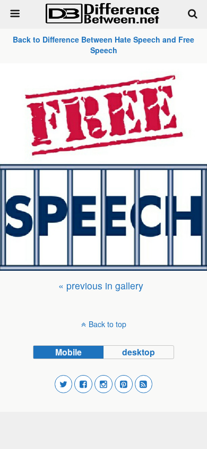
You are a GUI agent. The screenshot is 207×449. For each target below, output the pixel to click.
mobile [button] (68, 352)
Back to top (107, 324)
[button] (64, 384)
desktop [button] (138, 352)
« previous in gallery (100, 285)
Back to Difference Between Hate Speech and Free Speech (103, 44)
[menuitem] (100, 285)
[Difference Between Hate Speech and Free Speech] (103, 167)
